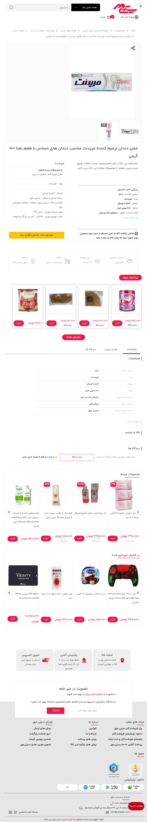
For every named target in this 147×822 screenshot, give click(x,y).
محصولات (120, 31)
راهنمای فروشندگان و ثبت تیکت (125, 739)
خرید (117, 323)
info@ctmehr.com (120, 812)
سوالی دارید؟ (136, 806)
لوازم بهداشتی (69, 31)
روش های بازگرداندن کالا (83, 745)
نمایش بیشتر (129, 217)
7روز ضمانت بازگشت (40, 734)
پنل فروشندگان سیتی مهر (128, 728)
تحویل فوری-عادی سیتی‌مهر (35, 745)
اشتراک (56, 711)
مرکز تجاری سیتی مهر (62, 819)
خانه (133, 31)
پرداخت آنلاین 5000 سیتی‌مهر (126, 745)
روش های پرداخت (87, 739)
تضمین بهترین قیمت (40, 739)
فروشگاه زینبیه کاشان (49, 170)
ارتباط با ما (91, 734)
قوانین (93, 728)
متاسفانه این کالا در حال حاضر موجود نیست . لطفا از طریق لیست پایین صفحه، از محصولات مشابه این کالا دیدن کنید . (107, 168)
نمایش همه (73, 337)
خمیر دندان (18, 31)
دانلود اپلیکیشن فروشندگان (127, 734)
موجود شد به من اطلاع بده (36, 235)
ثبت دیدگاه (77, 457)
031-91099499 (122, 803)
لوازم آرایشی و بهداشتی (96, 31)
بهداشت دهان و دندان (42, 31)
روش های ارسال (42, 728)
